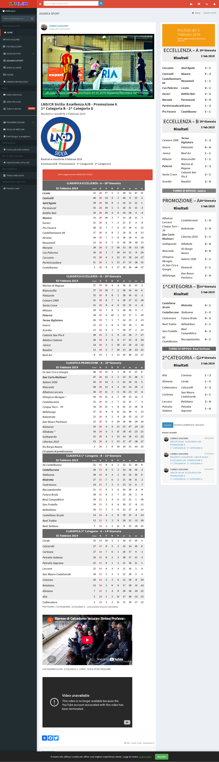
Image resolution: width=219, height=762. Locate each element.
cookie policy (145, 756)
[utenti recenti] (191, 4)
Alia (128, 743)
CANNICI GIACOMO (58, 25)
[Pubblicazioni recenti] (199, 4)
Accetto (161, 756)
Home (197, 13)
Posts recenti (169, 432)
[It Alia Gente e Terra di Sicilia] (18, 4)
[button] (40, 4)
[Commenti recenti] (207, 4)
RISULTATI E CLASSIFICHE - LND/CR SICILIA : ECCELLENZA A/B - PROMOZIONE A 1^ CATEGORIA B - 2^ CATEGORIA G (189, 460)
